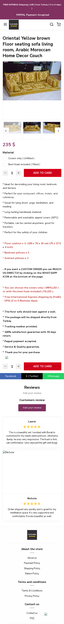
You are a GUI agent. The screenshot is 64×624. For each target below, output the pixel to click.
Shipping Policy (32, 568)
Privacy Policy (32, 596)
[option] (32, 80)
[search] (51, 24)
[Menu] (5, 24)
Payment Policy (32, 563)
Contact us (32, 613)
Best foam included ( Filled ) (24, 164)
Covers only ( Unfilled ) (21, 158)
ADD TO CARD (42, 173)
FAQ (32, 618)
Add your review (32, 407)
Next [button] (58, 130)
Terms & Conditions (32, 590)
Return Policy (32, 573)
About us (32, 558)
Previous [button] (6, 130)
